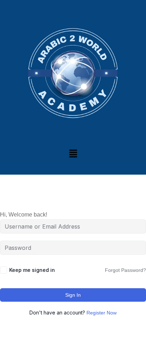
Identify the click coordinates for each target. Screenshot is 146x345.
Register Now (101, 313)
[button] (73, 153)
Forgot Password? (125, 270)
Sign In (73, 295)
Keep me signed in (32, 270)
